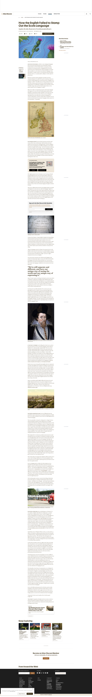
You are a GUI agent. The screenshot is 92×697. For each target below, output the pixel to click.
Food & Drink (30, 681)
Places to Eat (22, 684)
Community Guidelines (49, 684)
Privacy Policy (59, 686)
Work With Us (49, 688)
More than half (43, 518)
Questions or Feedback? (46, 694)
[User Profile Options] (86, 14)
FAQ (57, 681)
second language (44, 470)
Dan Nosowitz (23, 31)
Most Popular (22, 682)
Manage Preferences (22, 693)
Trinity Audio (32, 61)
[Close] (33, 689)
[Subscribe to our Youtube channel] (39, 673)
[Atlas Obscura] (6, 14)
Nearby (20, 686)
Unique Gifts (49, 687)
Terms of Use (58, 689)
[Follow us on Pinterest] (45, 673)
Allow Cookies (30, 693)
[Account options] (86, 13)
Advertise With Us (59, 682)
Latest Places (22, 681)
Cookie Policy (59, 687)
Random (21, 685)
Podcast (30, 686)
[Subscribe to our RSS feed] (47, 673)
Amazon (33, 170)
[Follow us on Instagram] (43, 673)
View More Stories (62, 50)
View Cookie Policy (12, 691)
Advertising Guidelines (58, 684)
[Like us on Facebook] (37, 673)
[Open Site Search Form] (90, 14)
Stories (22, 17)
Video (29, 685)
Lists (29, 684)
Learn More (46, 658)
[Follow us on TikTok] (41, 673)
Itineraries (30, 682)
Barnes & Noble (42, 170)
